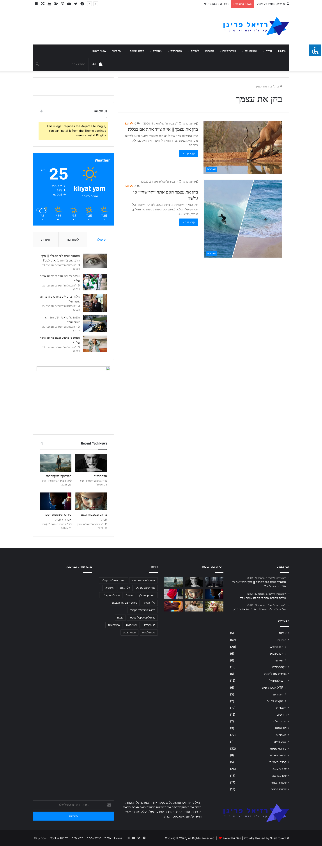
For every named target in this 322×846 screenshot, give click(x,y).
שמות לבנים (279, 789)
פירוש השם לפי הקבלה (124, 602)
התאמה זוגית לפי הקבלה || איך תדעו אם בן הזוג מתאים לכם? (60, 258)
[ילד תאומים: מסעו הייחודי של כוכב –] (214, 606)
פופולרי (101, 239)
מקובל (129, 595)
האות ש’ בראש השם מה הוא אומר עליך (62, 320)
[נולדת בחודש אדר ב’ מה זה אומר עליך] (95, 282)
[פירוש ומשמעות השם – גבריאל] (173, 594)
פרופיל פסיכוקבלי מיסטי (142, 617)
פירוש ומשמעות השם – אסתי (92, 517)
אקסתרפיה (176, 51)
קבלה (120, 617)
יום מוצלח (280, 721)
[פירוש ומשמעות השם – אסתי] (91, 501)
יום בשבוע (276, 653)
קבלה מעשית (137, 51)
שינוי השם (131, 625)
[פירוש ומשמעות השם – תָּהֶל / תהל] (194, 606)
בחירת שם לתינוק (275, 673)
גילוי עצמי (125, 587)
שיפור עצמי (279, 769)
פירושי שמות (229, 51)
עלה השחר (149, 602)
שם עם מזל (251, 51)
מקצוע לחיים (275, 701)
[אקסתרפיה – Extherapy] (173, 606)
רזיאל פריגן (189, 123)
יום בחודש (276, 647)
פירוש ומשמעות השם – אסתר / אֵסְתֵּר (56, 517)
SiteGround (278, 838)
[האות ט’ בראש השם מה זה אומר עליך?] (95, 344)
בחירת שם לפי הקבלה (113, 580)
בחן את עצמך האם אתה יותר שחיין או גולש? (165, 195)
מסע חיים (280, 741)
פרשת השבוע (278, 755)
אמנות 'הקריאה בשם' (143, 580)
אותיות (282, 640)
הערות (45, 239)
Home (282, 51)
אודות (269, 51)
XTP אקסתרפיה (272, 687)
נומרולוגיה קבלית (111, 595)
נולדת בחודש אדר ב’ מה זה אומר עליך (60, 279)
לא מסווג (281, 728)
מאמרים (157, 51)
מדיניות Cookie (59, 838)
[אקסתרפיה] (91, 463)
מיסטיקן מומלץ (147, 595)
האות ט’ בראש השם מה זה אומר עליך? (60, 340)
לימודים (195, 51)
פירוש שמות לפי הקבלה (142, 610)
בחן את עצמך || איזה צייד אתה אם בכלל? (163, 129)
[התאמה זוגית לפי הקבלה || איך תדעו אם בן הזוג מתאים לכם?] (95, 261)
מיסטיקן (109, 587)
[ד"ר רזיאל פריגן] (256, 26)
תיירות (279, 660)
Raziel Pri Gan (232, 838)
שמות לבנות (279, 782)
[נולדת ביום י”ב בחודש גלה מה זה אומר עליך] (95, 303)
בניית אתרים (94, 838)
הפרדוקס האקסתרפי (215, 3)
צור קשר (116, 51)
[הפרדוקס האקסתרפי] (55, 463)
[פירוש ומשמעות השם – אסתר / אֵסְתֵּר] (55, 501)
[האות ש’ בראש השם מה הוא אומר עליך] (95, 323)
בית (277, 86)
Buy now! (99, 51)
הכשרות (209, 51)
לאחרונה (73, 239)
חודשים (282, 714)
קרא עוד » (188, 153)
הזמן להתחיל (278, 680)
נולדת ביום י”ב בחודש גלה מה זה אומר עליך (60, 299)
